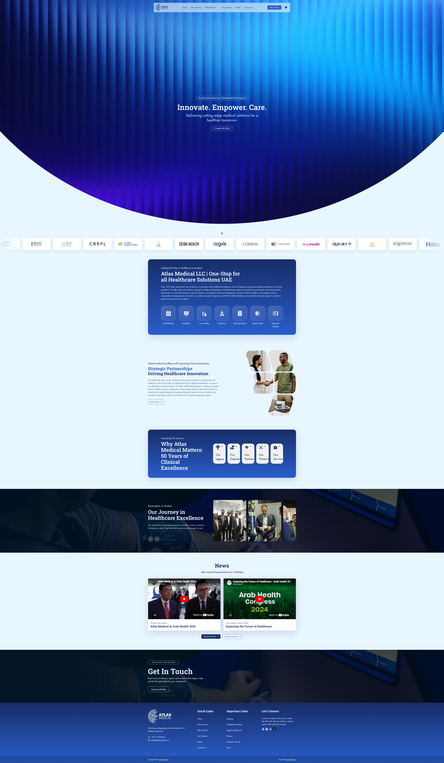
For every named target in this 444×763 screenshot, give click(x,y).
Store (229, 747)
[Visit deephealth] (42, 244)
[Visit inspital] (256, 244)
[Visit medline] (347, 244)
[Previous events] (150, 539)
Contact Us (248, 7)
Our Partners (227, 7)
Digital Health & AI (234, 730)
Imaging (230, 719)
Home (184, 7)
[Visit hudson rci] (194, 244)
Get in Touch (274, 7)
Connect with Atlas (222, 128)
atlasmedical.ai (163, 759)
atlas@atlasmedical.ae (160, 740)
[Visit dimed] (103, 244)
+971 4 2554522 (158, 737)
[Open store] (286, 7)
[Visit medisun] (317, 244)
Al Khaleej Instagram (231, 636)
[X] (274, 729)
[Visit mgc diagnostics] (378, 244)
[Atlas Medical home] (162, 7)
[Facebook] (263, 729)
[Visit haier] (164, 244)
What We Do (210, 7)
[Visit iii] (225, 244)
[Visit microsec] (408, 244)
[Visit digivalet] (72, 244)
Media (238, 7)
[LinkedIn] (270, 729)
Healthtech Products (234, 724)
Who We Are (196, 7)
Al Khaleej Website (209, 636)
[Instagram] (266, 729)
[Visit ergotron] (133, 244)
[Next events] (157, 539)
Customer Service (233, 742)
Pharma (230, 736)
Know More (154, 402)
